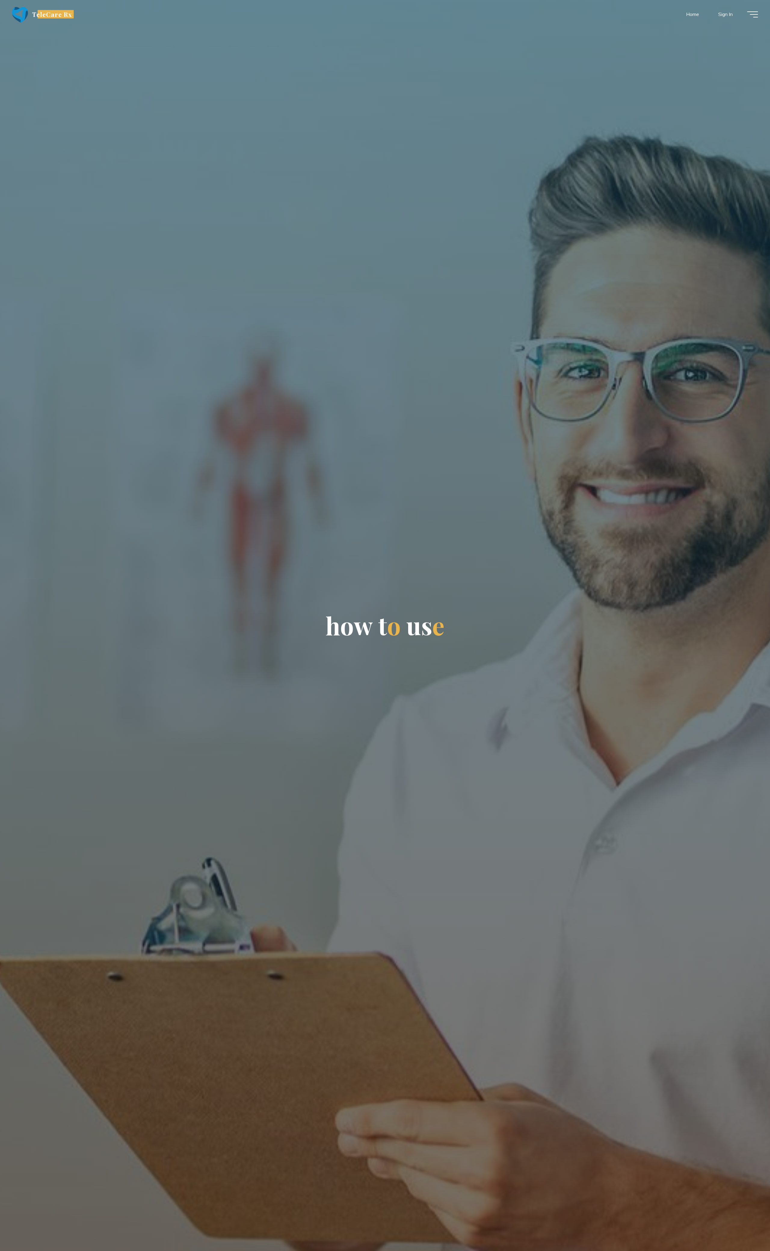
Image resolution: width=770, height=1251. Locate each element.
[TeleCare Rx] (20, 14)
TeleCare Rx (52, 14)
